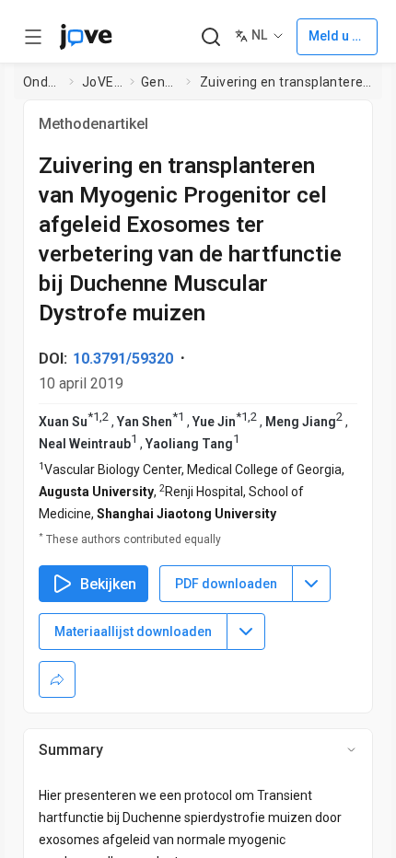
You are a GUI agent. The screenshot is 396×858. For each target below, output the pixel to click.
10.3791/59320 (123, 358)
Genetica (160, 82)
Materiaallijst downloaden (133, 631)
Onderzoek (43, 82)
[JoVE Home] (85, 37)
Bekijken (108, 584)
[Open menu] (33, 37)
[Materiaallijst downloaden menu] (246, 631)
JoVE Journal (102, 82)
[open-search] (210, 37)
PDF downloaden (226, 583)
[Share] (57, 679)
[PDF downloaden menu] (311, 583)
